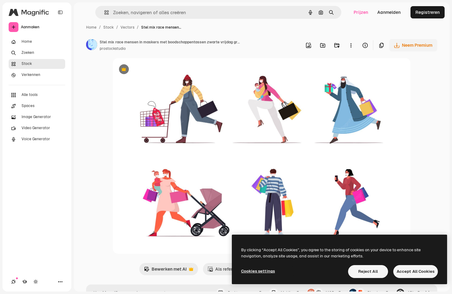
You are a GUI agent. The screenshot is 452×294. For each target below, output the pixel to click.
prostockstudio (113, 48)
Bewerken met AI (165, 270)
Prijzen (361, 12)
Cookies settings (258, 271)
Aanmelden (389, 12)
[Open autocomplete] (104, 12)
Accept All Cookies (415, 271)
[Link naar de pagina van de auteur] (91, 45)
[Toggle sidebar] (60, 12)
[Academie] (25, 282)
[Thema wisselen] (36, 282)
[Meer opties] (351, 45)
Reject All (368, 271)
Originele (153, 70)
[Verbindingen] (13, 282)
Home (91, 27)
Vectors (127, 27)
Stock (108, 27)
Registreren (427, 12)
